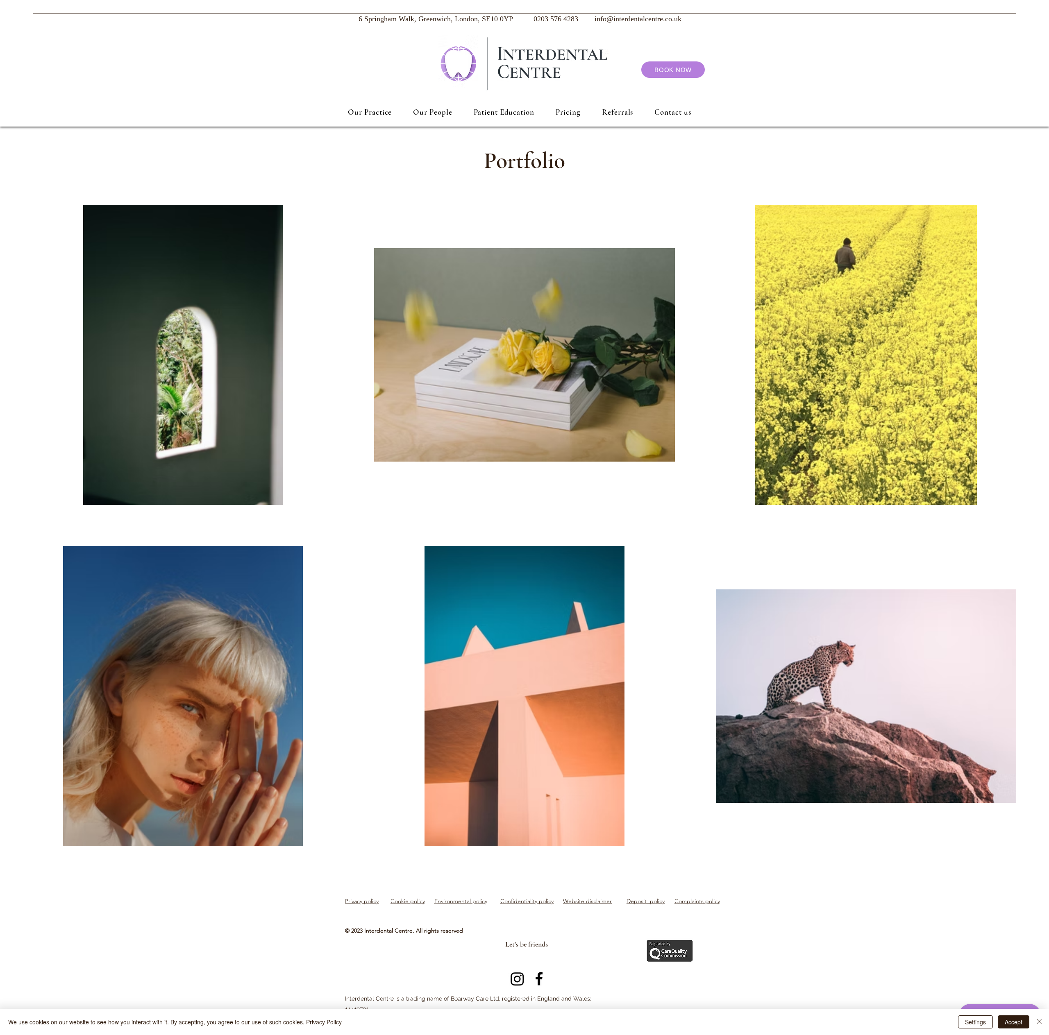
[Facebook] (539, 978)
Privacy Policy (324, 1022)
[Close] (1039, 1021)
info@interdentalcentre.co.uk (638, 19)
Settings (975, 1022)
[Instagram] (517, 978)
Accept (1013, 1022)
